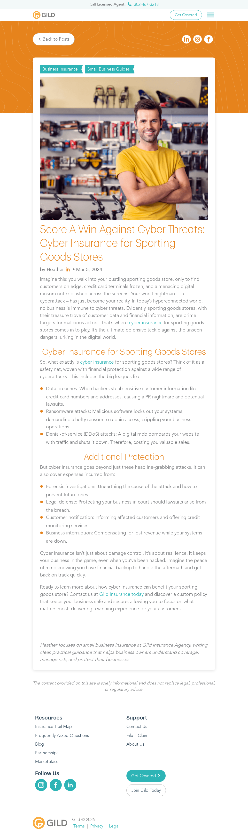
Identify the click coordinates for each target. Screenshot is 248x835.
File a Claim (137, 735)
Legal (114, 826)
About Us (135, 744)
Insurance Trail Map (53, 726)
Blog (39, 744)
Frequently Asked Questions (62, 735)
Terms (79, 826)
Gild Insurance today (121, 594)
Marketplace (47, 761)
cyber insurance (146, 322)
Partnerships (46, 752)
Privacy (96, 826)
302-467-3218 (146, 4)
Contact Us (136, 726)
